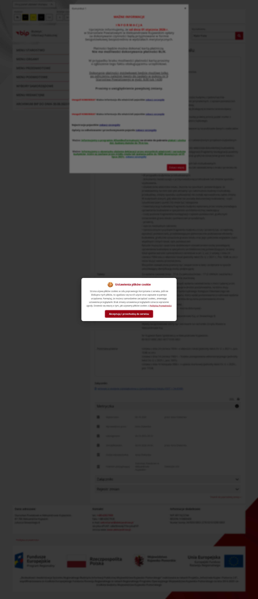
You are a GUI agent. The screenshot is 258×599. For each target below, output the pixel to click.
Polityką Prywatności (161, 305)
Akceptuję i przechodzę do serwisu (129, 313)
